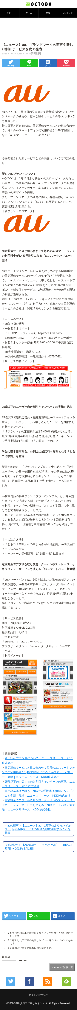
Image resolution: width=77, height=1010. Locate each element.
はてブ (48, 66)
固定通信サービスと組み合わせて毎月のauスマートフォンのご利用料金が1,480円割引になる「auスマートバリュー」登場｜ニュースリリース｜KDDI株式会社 (38, 772)
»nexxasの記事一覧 (62, 967)
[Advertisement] (38, 29)
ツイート (11, 66)
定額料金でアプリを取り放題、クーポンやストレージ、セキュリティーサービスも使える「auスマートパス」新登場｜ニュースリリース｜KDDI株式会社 (38, 805)
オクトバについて (38, 995)
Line (29, 66)
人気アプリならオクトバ (33, 1003)
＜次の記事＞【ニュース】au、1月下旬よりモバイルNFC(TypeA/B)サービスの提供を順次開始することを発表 (38, 829)
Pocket (66, 66)
